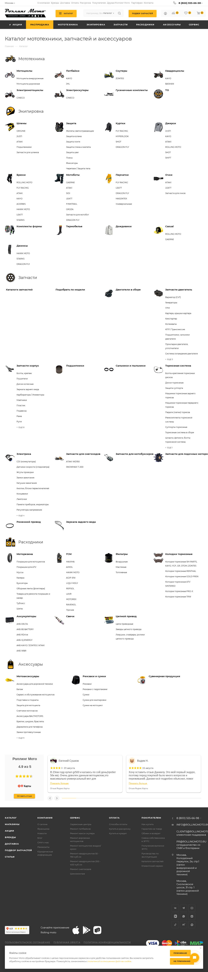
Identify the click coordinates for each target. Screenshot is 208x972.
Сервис (75, 817)
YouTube (191, 908)
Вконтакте (175, 908)
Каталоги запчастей (152, 861)
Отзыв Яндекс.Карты (60, 788)
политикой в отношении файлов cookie (109, 961)
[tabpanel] (85, 774)
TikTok (175, 924)
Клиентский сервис (152, 866)
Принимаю (180, 953)
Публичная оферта (66, 942)
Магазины (12, 824)
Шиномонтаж (77, 873)
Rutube (183, 924)
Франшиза (43, 829)
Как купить (148, 824)
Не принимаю (182, 961)
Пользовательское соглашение (27, 942)
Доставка (12, 843)
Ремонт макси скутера (82, 833)
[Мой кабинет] (165, 14)
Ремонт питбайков (80, 829)
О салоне (42, 824)
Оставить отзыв (24, 796)
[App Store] (76, 930)
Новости (42, 833)
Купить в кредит (118, 833)
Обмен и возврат (151, 833)
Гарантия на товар (152, 829)
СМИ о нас (43, 842)
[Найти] (119, 13)
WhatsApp (183, 916)
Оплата (114, 817)
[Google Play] (87, 930)
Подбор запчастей (18, 850)
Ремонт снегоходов (80, 869)
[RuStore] (97, 930)
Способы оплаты (118, 824)
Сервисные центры (80, 824)
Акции (9, 830)
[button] (17, 776)
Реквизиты (43, 847)
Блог (39, 838)
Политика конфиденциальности (107, 942)
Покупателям (151, 817)
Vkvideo (175, 916)
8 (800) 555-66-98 (190, 3)
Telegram (183, 908)
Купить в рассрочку (119, 829)
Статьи (10, 856)
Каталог (11, 817)
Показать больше (59, 783)
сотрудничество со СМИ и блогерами (191, 845)
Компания (44, 817)
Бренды (10, 837)
